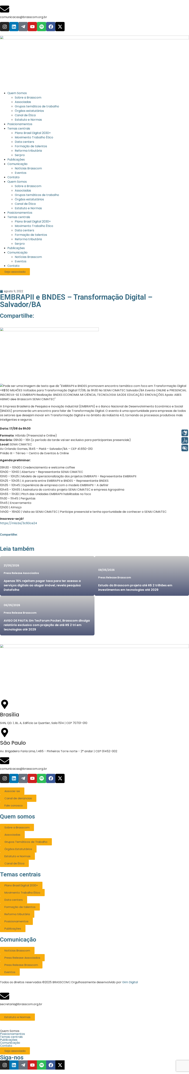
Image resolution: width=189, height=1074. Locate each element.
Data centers (24, 230)
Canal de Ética (25, 204)
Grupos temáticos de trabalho (37, 195)
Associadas (23, 190)
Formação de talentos (31, 235)
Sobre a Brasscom (28, 186)
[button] (94, 1031)
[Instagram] (4, 26)
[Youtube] (32, 26)
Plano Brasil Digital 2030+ (33, 221)
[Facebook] (50, 26)
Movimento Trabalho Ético (34, 226)
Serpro (20, 244)
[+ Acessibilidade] (184, 448)
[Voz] (184, 440)
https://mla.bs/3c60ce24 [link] (18, 523)
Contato (13, 266)
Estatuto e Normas (28, 208)
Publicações (16, 248)
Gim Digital (130, 982)
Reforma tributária (28, 239)
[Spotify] (41, 26)
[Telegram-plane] (23, 26)
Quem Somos (17, 182)
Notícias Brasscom (28, 257)
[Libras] (184, 433)
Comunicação (17, 252)
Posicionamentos (19, 213)
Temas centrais (18, 217)
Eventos (20, 261)
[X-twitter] (60, 26)
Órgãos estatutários (29, 199)
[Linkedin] (13, 26)
